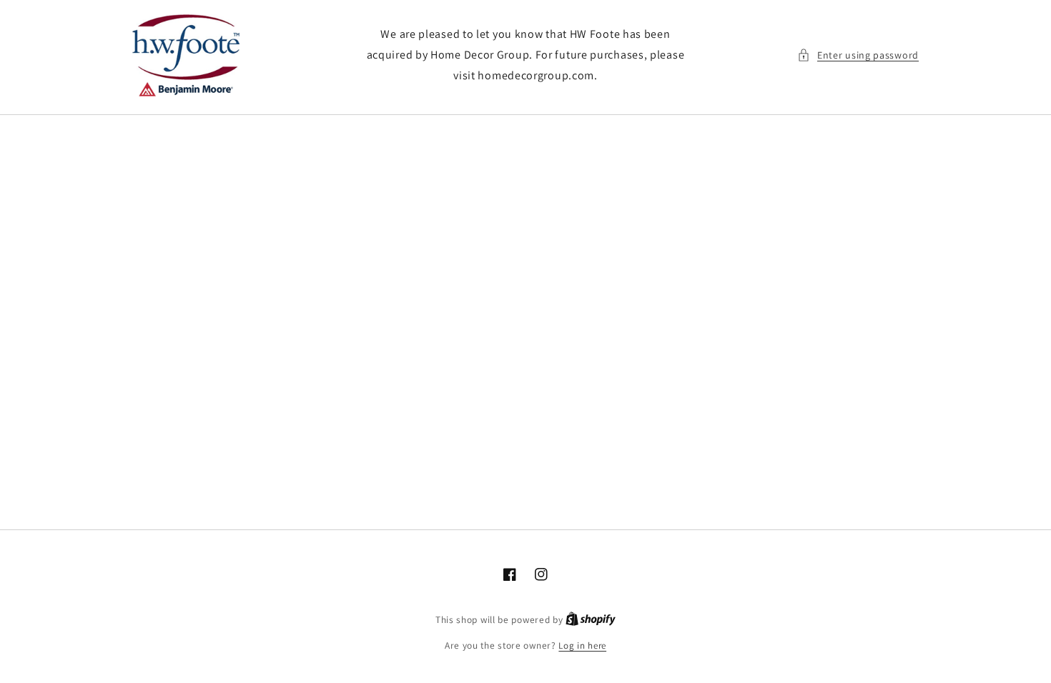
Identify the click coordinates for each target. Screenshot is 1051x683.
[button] (858, 55)
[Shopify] (591, 620)
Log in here (582, 645)
